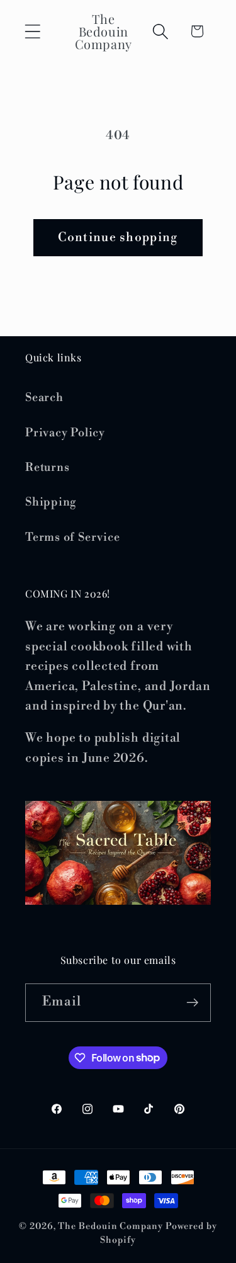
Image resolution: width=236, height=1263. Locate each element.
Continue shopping (117, 237)
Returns (47, 467)
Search (44, 397)
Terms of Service (72, 537)
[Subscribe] (192, 1002)
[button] (32, 31)
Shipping (50, 502)
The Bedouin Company (110, 1226)
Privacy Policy (65, 433)
